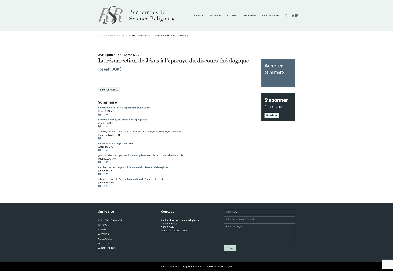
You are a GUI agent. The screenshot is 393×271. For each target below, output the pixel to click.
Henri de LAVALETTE (109, 134)
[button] (286, 15)
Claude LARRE (105, 122)
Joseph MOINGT (107, 182)
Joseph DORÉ (109, 69)
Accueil (101, 35)
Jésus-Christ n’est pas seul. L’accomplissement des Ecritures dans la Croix (140, 155)
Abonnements (270, 15)
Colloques (105, 238)
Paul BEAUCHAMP (107, 158)
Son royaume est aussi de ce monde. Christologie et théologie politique (139, 131)
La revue (198, 15)
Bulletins (250, 15)
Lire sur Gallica (109, 89)
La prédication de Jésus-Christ (115, 143)
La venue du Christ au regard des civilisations (124, 107)
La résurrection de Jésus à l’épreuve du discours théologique (133, 167)
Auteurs (232, 15)
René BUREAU (106, 111)
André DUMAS (105, 146)
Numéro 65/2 (115, 35)
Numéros (215, 15)
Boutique (272, 115)
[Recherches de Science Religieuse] (110, 15)
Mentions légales (225, 266)
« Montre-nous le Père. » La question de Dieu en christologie (133, 179)
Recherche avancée (110, 220)
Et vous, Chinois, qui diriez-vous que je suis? (123, 119)
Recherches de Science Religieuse (152, 15)
